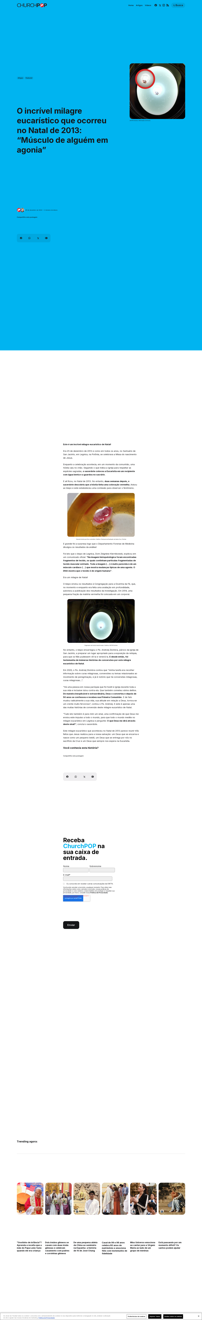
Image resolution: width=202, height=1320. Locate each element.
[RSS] (167, 5)
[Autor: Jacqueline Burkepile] (22, 210)
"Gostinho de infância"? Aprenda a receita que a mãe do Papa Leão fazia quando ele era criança (29, 1246)
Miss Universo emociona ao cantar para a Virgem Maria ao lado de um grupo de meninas (142, 1246)
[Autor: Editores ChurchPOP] (19, 210)
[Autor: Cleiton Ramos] (48, 1211)
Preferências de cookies (136, 1316)
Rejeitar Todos (155, 1316)
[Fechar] (198, 1316)
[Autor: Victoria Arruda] (20, 1211)
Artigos (139, 5)
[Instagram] (163, 5)
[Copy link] (46, 238)
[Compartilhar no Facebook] (21, 238)
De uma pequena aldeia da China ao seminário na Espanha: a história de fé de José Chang (85, 1246)
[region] (101, 1316)
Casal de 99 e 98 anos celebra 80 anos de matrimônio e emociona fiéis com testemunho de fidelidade (114, 1248)
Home (131, 5)
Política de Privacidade (99, 893)
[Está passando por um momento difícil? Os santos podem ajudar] (172, 1199)
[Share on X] (38, 238)
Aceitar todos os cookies (173, 1316)
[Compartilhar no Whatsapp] (29, 238)
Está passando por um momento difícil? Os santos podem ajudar (170, 1245)
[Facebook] (156, 5)
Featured (29, 78)
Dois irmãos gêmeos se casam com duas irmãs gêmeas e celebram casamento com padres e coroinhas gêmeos (57, 1248)
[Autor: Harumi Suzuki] (77, 1211)
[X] (160, 5)
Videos (148, 5)
